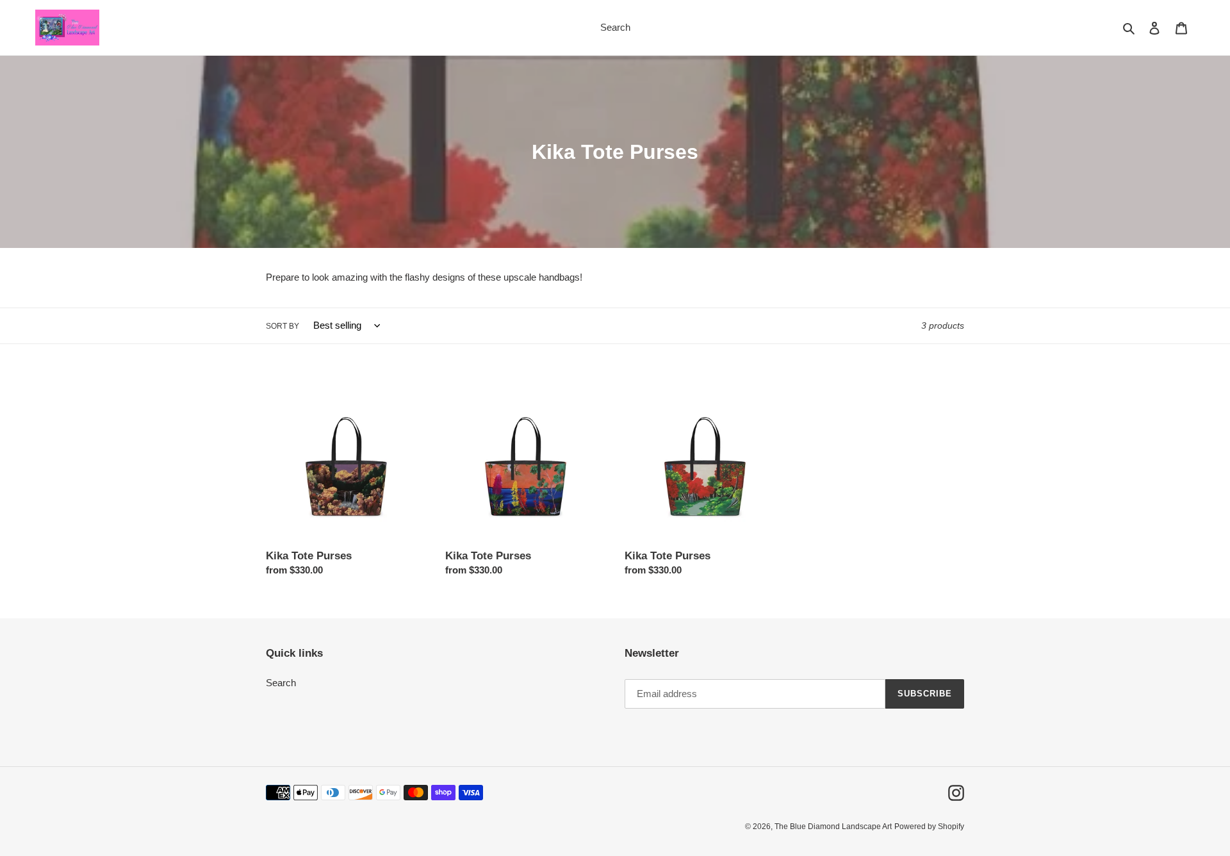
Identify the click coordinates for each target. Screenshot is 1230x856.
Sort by (282, 326)
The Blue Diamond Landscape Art (833, 826)
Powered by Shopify (929, 826)
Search (281, 682)
